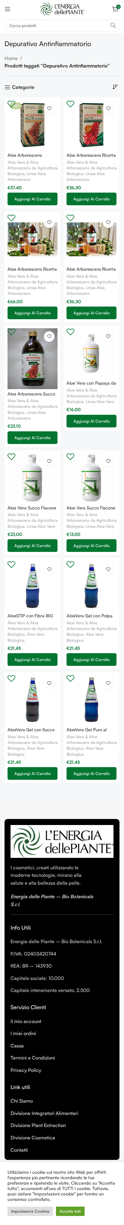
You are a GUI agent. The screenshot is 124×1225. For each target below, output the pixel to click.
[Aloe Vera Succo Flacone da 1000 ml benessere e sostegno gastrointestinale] (32, 478)
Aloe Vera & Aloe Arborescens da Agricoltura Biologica (32, 167)
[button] (32, 199)
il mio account (26, 1021)
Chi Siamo (22, 1101)
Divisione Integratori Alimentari (44, 1113)
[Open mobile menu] (8, 9)
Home (11, 58)
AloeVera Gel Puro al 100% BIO (87, 732)
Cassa (17, 1046)
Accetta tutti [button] (70, 1211)
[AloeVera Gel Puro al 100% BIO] (91, 700)
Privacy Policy (26, 1070)
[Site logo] (62, 8)
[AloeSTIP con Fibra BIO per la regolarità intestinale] (32, 586)
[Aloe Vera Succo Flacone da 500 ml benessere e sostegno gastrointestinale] (91, 478)
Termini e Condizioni (33, 1058)
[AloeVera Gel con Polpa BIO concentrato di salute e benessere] (91, 586)
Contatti (19, 1150)
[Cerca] (113, 25)
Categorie (23, 87)
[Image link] (62, 841)
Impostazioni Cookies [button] (30, 1211)
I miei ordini (23, 1033)
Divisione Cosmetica (33, 1138)
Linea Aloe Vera (100, 401)
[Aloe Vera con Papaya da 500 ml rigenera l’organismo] (91, 353)
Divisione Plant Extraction (38, 1125)
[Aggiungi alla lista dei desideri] (49, 108)
